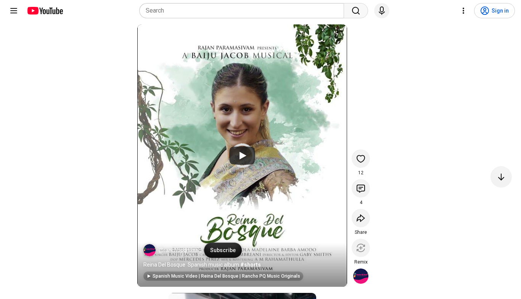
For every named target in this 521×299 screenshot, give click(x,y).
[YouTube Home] (44, 10)
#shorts (250, 265)
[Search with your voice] (381, 10)
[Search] (356, 10)
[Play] (242, 155)
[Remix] (361, 248)
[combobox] (244, 10)
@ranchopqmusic (180, 250)
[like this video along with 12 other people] (361, 159)
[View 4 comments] (361, 188)
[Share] (361, 218)
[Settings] (463, 10)
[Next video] (501, 177)
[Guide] (13, 10)
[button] (149, 250)
